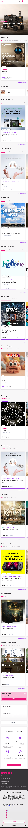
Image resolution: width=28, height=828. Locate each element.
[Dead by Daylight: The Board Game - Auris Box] (13, 314)
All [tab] (1, 40)
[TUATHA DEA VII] (13, 414)
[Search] (19, 2)
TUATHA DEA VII (6, 430)
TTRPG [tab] (13, 298)
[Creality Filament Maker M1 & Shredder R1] (13, 117)
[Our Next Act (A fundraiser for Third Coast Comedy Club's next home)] (13, 215)
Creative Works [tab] (15, 40)
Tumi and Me (5, 380)
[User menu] (24, 2)
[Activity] (22, 1)
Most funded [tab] (9, 448)
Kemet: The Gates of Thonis (10, 529)
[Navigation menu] (26, 1)
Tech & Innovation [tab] (7, 40)
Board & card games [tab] (5, 298)
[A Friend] (13, 55)
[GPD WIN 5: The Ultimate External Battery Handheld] (13, 562)
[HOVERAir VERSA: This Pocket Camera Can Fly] (13, 166)
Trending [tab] (3, 448)
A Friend (4, 71)
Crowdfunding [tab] (14, 151)
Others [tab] (24, 298)
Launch (13, 698)
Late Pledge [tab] (21, 151)
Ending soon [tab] (15, 448)
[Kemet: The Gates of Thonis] (13, 513)
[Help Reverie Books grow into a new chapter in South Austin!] (13, 264)
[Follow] (3, 376)
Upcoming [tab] (8, 151)
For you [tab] (2, 151)
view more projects (22, 82)
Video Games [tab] (19, 298)
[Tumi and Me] (13, 364)
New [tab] (9, 398)
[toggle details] (24, 80)
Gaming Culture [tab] (23, 40)
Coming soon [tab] (4, 398)
